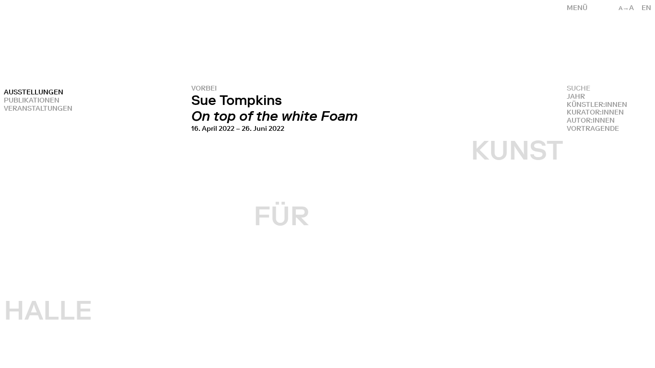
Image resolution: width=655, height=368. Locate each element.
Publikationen (31, 100)
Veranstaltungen (38, 108)
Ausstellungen (33, 92)
